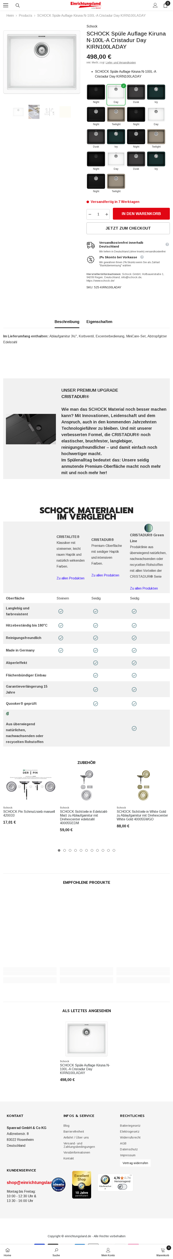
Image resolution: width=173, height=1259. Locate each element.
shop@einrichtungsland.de (34, 1182)
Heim (10, 15)
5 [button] (81, 850)
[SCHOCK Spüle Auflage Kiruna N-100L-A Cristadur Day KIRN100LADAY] (86, 1038)
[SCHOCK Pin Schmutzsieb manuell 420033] (30, 785)
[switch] (122, 1186)
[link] (30, 973)
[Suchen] (17, 5)
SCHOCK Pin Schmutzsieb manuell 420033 (29, 813)
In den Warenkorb (141, 214)
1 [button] (59, 850)
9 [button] (103, 850)
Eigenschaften (99, 322)
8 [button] (97, 850)
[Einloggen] (155, 5)
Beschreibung (67, 322)
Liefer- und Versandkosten (121, 62)
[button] (74, 1131)
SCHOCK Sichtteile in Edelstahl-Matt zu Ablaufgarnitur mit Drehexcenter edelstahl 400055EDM (84, 817)
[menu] (5, 5)
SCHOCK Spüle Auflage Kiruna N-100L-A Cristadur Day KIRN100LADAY (85, 1069)
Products (25, 15)
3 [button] (70, 850)
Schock (91, 26)
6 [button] (86, 850)
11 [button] (114, 850)
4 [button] (75, 850)
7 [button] (92, 850)
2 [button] (64, 850)
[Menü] (130, 1176)
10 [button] (108, 850)
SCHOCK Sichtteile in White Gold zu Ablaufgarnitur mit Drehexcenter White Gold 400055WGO (142, 815)
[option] (41, 62)
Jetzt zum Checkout (128, 228)
